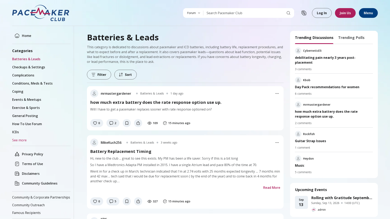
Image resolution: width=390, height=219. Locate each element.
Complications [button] (23, 75)
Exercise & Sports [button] (26, 107)
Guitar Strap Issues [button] (310, 141)
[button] (41, 13)
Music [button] (299, 165)
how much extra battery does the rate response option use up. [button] (326, 114)
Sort (128, 74)
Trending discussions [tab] (314, 37)
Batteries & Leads (152, 93)
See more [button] (19, 140)
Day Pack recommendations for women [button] (327, 87)
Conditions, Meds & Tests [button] (32, 83)
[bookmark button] (127, 123)
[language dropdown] (304, 13)
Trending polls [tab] (351, 37)
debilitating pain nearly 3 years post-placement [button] (325, 60)
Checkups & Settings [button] (28, 67)
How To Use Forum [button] (27, 124)
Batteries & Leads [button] (26, 59)
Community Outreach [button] (28, 205)
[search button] (288, 13)
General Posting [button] (25, 116)
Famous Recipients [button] (26, 212)
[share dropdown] (138, 123)
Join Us (345, 13)
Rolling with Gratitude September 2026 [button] (342, 197)
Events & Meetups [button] (26, 99)
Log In (322, 13)
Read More (271, 187)
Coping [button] (17, 91)
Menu (368, 13)
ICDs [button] (15, 132)
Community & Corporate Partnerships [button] (41, 197)
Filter (102, 74)
